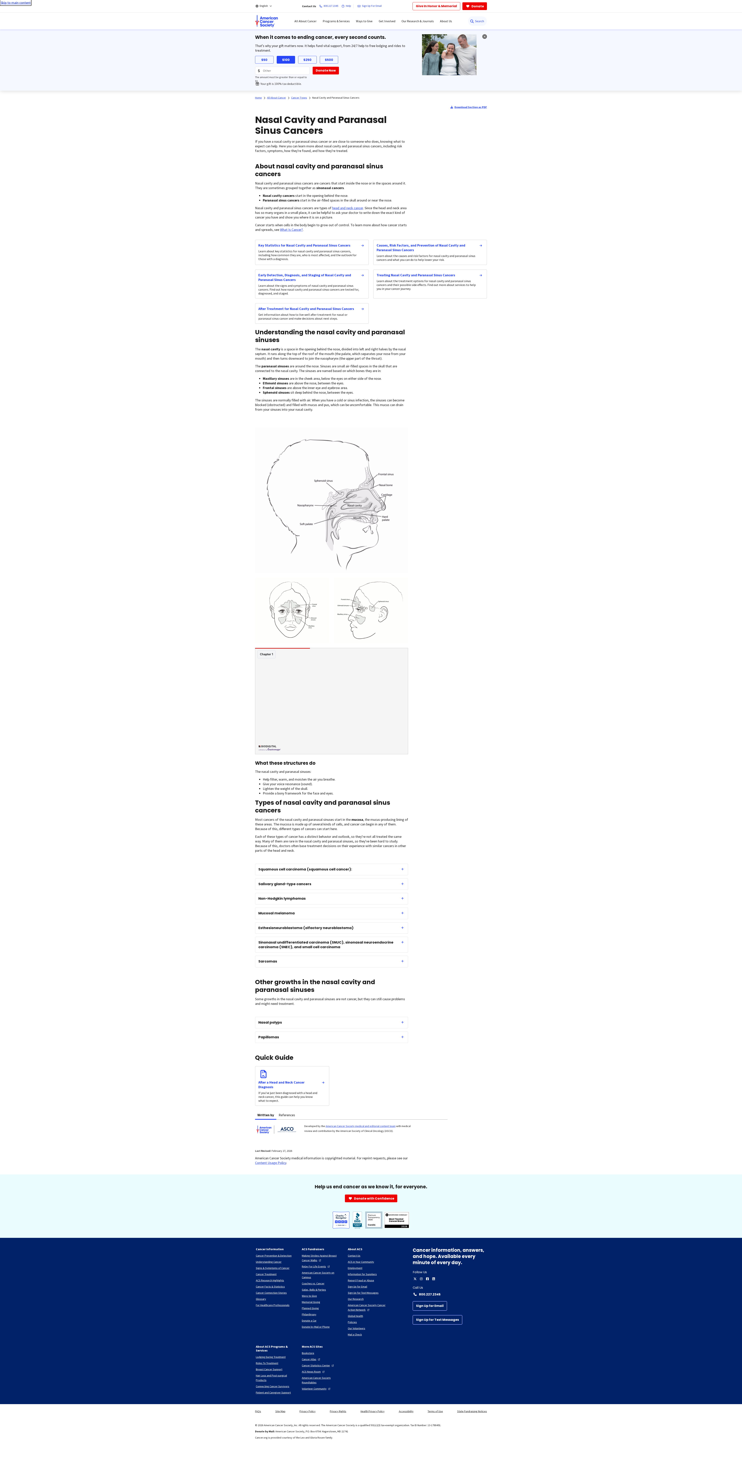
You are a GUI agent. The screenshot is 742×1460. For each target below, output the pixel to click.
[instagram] (421, 1279)
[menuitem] (266, 21)
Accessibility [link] (406, 1411)
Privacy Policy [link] (308, 1411)
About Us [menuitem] (446, 21)
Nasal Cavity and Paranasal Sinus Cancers (335, 97)
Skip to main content (16, 2)
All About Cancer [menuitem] (305, 21)
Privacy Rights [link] (338, 1411)
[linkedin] (433, 1279)
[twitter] (415, 1279)
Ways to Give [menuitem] (364, 21)
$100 (286, 60)
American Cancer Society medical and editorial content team (361, 1126)
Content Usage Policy (270, 1162)
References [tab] (287, 1115)
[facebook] (427, 1279)
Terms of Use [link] (435, 1411)
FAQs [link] (258, 1411)
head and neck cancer (347, 208)
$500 (329, 60)
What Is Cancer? (291, 229)
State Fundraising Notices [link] (472, 1411)
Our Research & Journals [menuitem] (418, 21)
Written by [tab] (265, 1115)
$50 (264, 60)
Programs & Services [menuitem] (336, 21)
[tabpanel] (351, 1132)
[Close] (484, 36)
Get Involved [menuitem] (387, 21)
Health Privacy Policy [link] (373, 1411)
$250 (307, 60)
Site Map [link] (280, 1411)
